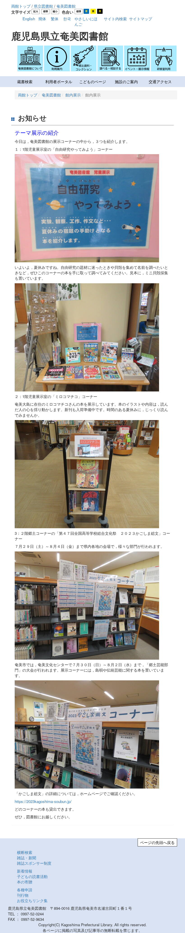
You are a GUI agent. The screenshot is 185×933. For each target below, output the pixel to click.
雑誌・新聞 (26, 857)
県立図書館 (43, 6)
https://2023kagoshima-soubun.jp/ (43, 801)
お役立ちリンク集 (32, 900)
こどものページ (92, 81)
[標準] (45, 11)
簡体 (42, 18)
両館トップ (20, 6)
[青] (86, 11)
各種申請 (24, 889)
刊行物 (22, 895)
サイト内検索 (115, 18)
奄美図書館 (66, 6)
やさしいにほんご (85, 21)
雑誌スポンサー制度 (34, 863)
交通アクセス (160, 81)
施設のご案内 (126, 81)
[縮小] (55, 11)
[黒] (100, 11)
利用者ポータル (58, 81)
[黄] (93, 11)
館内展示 (73, 95)
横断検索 (24, 852)
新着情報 (24, 871)
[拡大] (36, 11)
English (29, 18)
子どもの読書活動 (32, 876)
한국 (67, 18)
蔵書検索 (24, 81)
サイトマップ (140, 18)
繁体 (54, 18)
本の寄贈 (24, 882)
